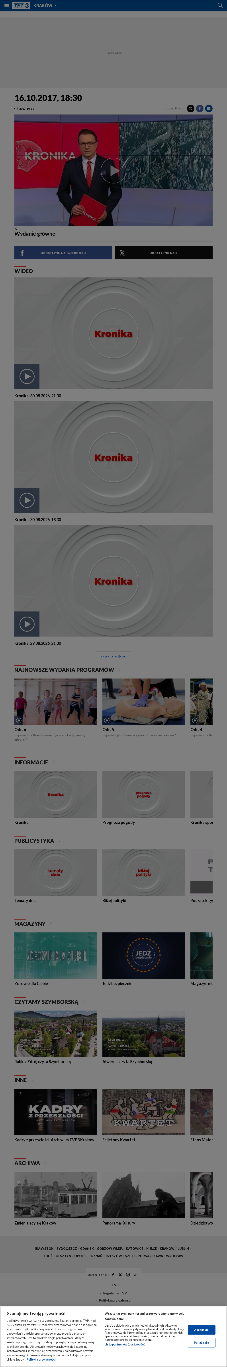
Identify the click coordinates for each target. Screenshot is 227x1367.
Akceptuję (201, 1329)
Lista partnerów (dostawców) (125, 1344)
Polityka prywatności (41, 1359)
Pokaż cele (201, 1342)
